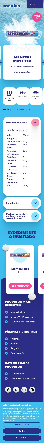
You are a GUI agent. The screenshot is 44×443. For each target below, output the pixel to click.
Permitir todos (22, 438)
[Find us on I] (32, 390)
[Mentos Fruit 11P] (0, 62)
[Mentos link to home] (12, 6)
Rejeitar (22, 431)
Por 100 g (7, 109)
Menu (32, 4)
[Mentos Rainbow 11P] (43, 62)
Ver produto (20, 286)
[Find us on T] (16, 390)
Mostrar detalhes (22, 424)
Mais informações (22, 72)
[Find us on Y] (24, 390)
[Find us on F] (8, 390)
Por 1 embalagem (22, 109)
